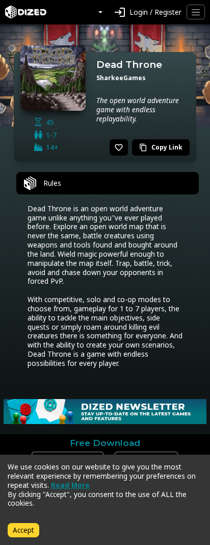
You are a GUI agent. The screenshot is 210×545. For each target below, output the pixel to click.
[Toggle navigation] (196, 12)
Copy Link (160, 147)
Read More (70, 485)
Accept (23, 530)
